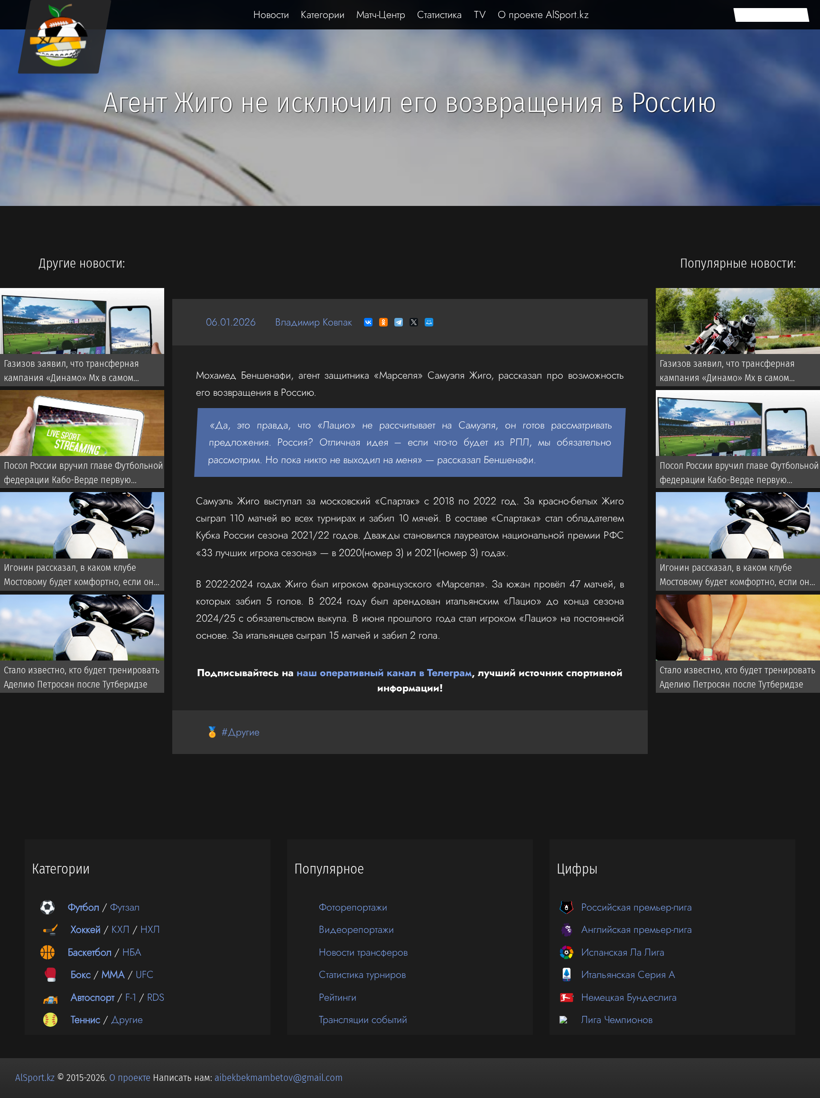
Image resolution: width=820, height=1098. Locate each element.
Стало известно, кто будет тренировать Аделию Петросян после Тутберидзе (81, 676)
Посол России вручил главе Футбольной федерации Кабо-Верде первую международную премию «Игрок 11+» (83, 474)
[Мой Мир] (429, 322)
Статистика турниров (362, 974)
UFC (145, 974)
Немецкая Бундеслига (629, 997)
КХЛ (121, 929)
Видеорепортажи (356, 929)
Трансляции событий (363, 1019)
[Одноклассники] (383, 322)
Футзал (125, 907)
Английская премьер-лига (636, 929)
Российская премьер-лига (636, 907)
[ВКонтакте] (368, 322)
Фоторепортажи (353, 907)
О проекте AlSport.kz (543, 14)
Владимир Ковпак (313, 322)
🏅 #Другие (233, 732)
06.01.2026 (231, 322)
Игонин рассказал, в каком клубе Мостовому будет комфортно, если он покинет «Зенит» (79, 576)
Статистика (439, 14)
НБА (131, 952)
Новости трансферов (363, 952)
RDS (155, 997)
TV (480, 14)
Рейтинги (337, 997)
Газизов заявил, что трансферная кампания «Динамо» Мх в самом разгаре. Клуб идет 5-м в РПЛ (71, 372)
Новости (271, 14)
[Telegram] (398, 322)
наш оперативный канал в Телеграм (384, 672)
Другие (127, 1019)
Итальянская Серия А (628, 974)
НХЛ (150, 929)
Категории (323, 14)
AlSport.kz (35, 1077)
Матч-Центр (380, 14)
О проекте (131, 1077)
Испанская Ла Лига (622, 952)
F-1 (130, 997)
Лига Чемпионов (616, 1019)
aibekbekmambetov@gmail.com (278, 1077)
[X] (414, 322)
